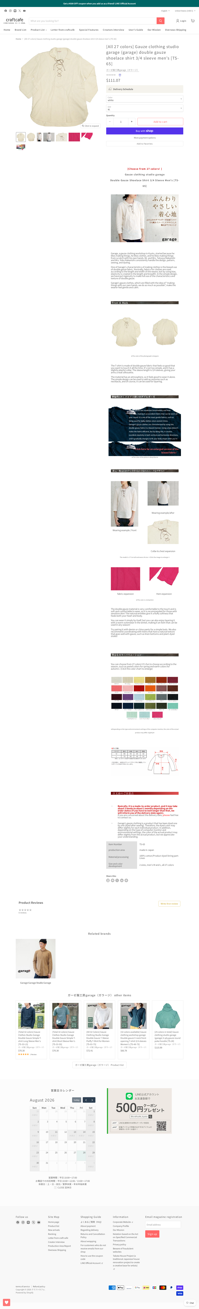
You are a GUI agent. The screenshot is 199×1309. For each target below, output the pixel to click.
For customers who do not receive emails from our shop (93, 1248)
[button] (20, 137)
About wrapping (88, 1241)
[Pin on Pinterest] (126, 880)
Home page (53, 1221)
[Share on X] (117, 880)
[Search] (160, 20)
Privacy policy (119, 1244)
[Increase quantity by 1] (131, 121)
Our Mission (154, 29)
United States (184, 10)
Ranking (52, 1233)
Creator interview (56, 1241)
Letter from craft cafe (58, 1237)
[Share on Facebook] (112, 880)
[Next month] (92, 1100)
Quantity (110, 115)
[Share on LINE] (108, 880)
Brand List (20, 29)
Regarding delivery (89, 1229)
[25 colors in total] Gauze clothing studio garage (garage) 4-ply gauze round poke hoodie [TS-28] (167, 1036)
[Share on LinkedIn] (122, 880)
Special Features (88, 29)
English (164, 10)
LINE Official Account (91, 1263)
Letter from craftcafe (63, 29)
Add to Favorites (145, 143)
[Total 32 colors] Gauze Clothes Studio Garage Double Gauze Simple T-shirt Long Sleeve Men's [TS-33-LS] (29, 1037)
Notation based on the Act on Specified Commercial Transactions (125, 1237)
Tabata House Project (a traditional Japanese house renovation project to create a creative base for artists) (126, 1260)
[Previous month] (86, 1100)
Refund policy (39, 1286)
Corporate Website (122, 1221)
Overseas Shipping (175, 29)
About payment (88, 1226)
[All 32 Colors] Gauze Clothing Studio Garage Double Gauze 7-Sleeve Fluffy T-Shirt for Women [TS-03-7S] (98, 1037)
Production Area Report (59, 1245)
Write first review (169, 903)
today (77, 1099)
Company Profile (121, 1226)
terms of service (23, 1286)
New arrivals (54, 1229)
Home (7, 29)
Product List (38, 29)
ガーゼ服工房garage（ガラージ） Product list (99, 1064)
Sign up (152, 1234)
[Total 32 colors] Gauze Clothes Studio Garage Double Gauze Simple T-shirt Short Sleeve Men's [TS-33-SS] (63, 1037)
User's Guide (136, 29)
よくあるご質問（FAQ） (92, 1221)
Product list (53, 1226)
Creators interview (113, 29)
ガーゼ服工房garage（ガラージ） (122, 69)
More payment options (145, 137)
